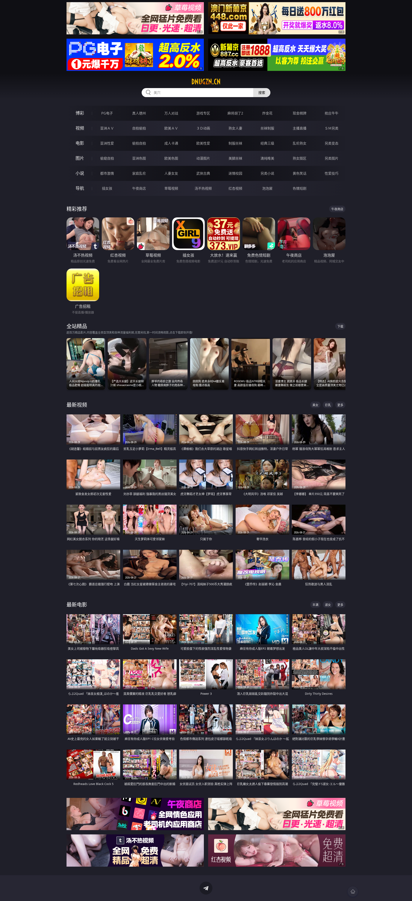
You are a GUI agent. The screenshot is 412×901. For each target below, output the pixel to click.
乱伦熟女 (299, 143)
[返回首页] (353, 891)
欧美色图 (171, 158)
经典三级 (267, 143)
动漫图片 (203, 158)
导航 (80, 188)
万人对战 (171, 113)
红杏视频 (235, 188)
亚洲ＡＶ (107, 128)
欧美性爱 (203, 143)
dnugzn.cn (206, 81)
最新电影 (77, 604)
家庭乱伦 (139, 173)
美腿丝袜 (235, 158)
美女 (315, 405)
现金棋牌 (299, 113)
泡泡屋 (267, 188)
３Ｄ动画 (203, 128)
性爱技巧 (331, 173)
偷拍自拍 (139, 143)
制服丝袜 (235, 143)
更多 (340, 405)
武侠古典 (203, 173)
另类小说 (267, 173)
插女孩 (107, 188)
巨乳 (328, 405)
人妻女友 (171, 173)
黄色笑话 (299, 173)
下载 (340, 326)
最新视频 (77, 404)
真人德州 (139, 113)
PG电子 (107, 113)
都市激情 (107, 173)
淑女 (328, 605)
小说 (80, 173)
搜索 (261, 92)
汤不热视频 (203, 188)
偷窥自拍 (107, 158)
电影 (80, 143)
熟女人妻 (235, 128)
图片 (80, 158)
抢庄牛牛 (331, 113)
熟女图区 (299, 158)
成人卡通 (171, 143)
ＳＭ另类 (331, 128)
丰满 (315, 605)
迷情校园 (235, 173)
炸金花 (267, 113)
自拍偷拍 (139, 128)
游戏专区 (203, 113)
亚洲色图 (139, 158)
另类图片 (331, 158)
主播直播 (299, 128)
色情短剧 (299, 188)
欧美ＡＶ (171, 128)
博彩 (80, 113)
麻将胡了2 (235, 113)
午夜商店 (139, 188)
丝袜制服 (267, 128)
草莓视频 (171, 188)
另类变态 (331, 143)
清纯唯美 (267, 158)
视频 (80, 128)
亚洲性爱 (107, 143)
